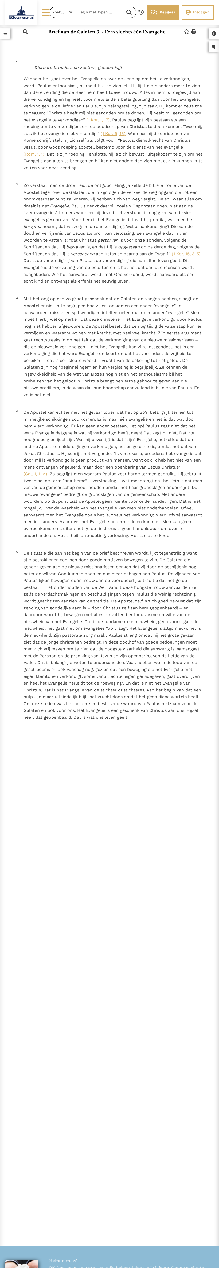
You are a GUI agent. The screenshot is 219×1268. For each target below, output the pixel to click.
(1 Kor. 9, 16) (113, 133)
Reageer (167, 12)
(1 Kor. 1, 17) (98, 119)
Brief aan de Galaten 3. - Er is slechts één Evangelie (107, 31)
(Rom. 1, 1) (34, 154)
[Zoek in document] (25, 32)
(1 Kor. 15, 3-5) (186, 253)
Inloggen (201, 12)
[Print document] (193, 32)
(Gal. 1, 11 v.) (35, 473)
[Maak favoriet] (186, 32)
